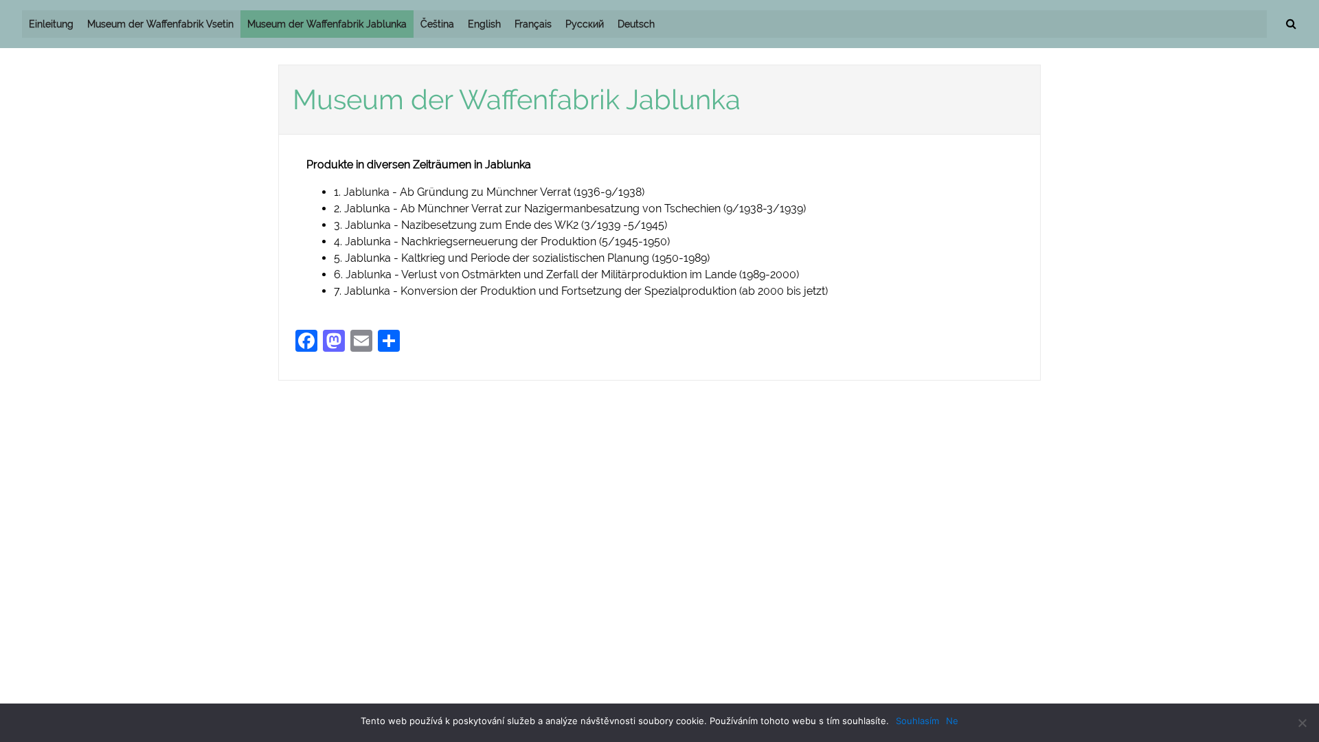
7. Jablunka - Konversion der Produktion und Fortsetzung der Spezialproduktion (536, 290)
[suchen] (1291, 24)
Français (533, 24)
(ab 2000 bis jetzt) (783, 290)
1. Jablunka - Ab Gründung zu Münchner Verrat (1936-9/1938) (489, 192)
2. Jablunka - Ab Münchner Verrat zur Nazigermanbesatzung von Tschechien (528, 208)
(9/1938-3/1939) (764, 208)
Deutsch (636, 24)
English (484, 24)
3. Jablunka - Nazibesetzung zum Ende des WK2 (456, 225)
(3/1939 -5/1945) (622, 225)
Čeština (437, 24)
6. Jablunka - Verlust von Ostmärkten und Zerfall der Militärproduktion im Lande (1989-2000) (566, 274)
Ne (952, 720)
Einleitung (51, 24)
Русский (584, 24)
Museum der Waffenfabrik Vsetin (160, 24)
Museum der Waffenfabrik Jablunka (327, 24)
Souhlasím (917, 720)
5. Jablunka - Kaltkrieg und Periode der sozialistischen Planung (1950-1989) (522, 258)
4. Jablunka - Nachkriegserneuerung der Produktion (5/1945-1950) (502, 241)
